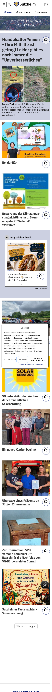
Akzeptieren (10, 359)
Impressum (39, 364)
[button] (4, 4)
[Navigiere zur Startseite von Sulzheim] (25, 4)
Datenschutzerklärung (26, 364)
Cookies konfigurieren (38, 359)
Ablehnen (23, 359)
